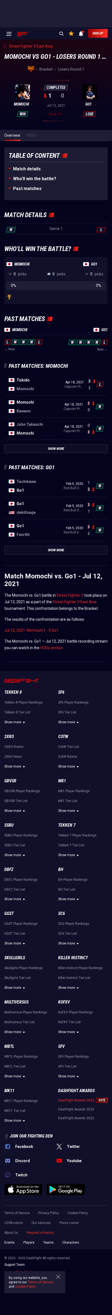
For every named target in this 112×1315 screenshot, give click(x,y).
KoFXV (64, 1002)
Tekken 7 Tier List (71, 845)
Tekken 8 (13, 692)
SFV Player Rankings (73, 1057)
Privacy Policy (48, 1213)
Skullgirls (14, 957)
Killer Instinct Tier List (74, 978)
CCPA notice (13, 1223)
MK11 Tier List (15, 1111)
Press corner (69, 1223)
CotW (63, 736)
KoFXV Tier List (69, 1022)
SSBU (9, 825)
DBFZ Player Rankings (21, 880)
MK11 (9, 1090)
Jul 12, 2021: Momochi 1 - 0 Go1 (31, 630)
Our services (41, 1223)
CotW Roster (67, 757)
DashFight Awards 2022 (76, 1118)
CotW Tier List (68, 747)
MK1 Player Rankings (74, 791)
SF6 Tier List (67, 712)
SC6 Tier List (67, 933)
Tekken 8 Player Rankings (23, 702)
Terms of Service (17, 1213)
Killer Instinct (73, 957)
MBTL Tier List (15, 1066)
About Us (11, 1233)
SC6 (61, 913)
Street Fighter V (70, 595)
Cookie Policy (78, 1213)
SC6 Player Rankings (73, 924)
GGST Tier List (14, 933)
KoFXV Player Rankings (75, 1012)
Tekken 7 (67, 825)
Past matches (27, 188)
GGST (9, 913)
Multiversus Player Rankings (25, 1012)
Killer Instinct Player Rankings (80, 968)
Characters (70, 1242)
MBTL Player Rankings (21, 1057)
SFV (61, 1046)
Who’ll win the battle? (34, 178)
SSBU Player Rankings (21, 835)
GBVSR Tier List (16, 801)
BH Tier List (66, 889)
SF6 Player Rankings (73, 702)
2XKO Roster (14, 747)
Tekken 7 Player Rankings (77, 835)
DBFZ (8, 869)
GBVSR (10, 780)
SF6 (61, 692)
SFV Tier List (67, 1066)
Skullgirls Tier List (17, 978)
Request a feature (40, 1233)
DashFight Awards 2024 (76, 1100)
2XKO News (13, 757)
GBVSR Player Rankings (22, 791)
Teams (48, 1242)
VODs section (51, 648)
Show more (12, 722)
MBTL (9, 1046)
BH (60, 869)
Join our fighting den (31, 1136)
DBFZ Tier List (14, 889)
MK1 (62, 780)
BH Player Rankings (73, 880)
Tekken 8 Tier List (17, 712)
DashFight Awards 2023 (76, 1109)
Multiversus (16, 1002)
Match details (27, 168)
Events (9, 1242)
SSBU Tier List (14, 845)
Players (29, 1242)
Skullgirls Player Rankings (23, 968)
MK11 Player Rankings (21, 1101)
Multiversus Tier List (19, 1022)
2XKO (9, 736)
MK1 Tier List (67, 801)
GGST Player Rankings (21, 924)
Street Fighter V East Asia (75, 602)
